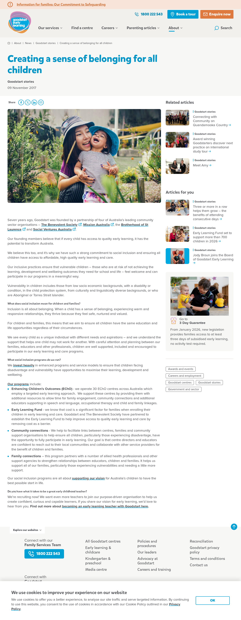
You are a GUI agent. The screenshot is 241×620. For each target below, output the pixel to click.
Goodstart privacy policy (204, 550)
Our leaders (146, 552)
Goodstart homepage (21, 22)
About (174, 28)
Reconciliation (201, 541)
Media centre (96, 569)
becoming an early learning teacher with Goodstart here (105, 506)
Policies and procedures (147, 543)
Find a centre (82, 27)
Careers (107, 28)
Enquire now (220, 14)
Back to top (234, 527)
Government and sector (183, 389)
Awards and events (180, 369)
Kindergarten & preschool (98, 561)
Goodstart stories (209, 382)
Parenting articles (141, 28)
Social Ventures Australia (52, 229)
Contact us (199, 565)
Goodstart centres (179, 382)
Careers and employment (184, 375)
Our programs (18, 384)
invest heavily (23, 365)
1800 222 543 (152, 14)
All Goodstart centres (102, 541)
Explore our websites (25, 530)
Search (226, 27)
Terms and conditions (207, 558)
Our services (48, 28)
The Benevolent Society (59, 225)
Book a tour (186, 14)
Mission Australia (96, 225)
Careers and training (154, 569)
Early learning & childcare (98, 550)
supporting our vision (88, 478)
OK (212, 600)
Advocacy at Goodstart (147, 561)
